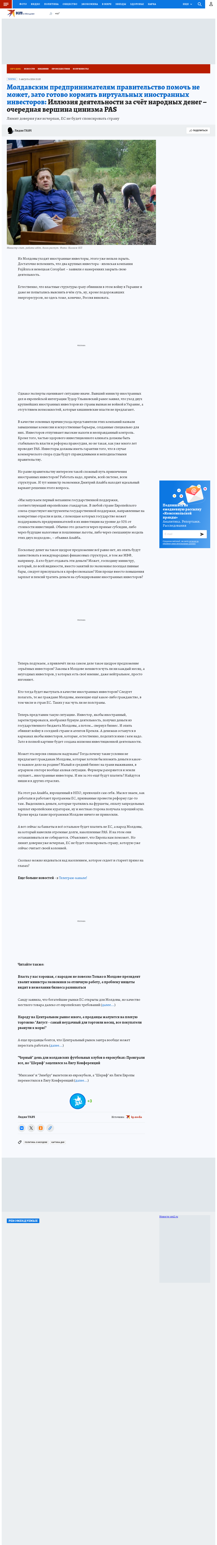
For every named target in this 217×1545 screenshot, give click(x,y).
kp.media (136, 1117)
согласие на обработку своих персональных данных (181, 542)
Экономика (89, 4)
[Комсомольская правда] (26, 13)
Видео (35, 4)
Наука (152, 4)
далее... (108, 1004)
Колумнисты (81, 68)
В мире (106, 4)
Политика (51, 4)
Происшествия (61, 68)
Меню (6, 4)
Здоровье (137, 4)
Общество (70, 4)
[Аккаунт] (211, 4)
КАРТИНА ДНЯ (57, 1142)
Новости (29, 68)
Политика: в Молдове (36, 1142)
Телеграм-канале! (73, 877)
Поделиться (200, 130)
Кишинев (43, 68)
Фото (23, 4)
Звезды (120, 4)
